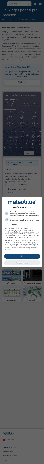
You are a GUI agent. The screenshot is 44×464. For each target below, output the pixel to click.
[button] (22, 224)
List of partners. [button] (27, 237)
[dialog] (22, 232)
